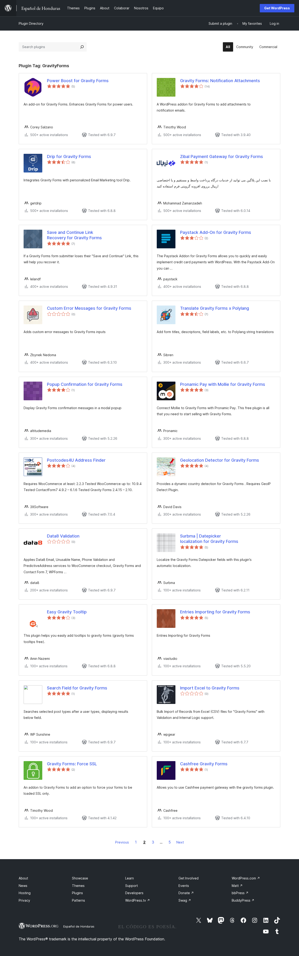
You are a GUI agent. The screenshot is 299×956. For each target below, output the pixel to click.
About (23, 878)
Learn (129, 878)
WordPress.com (246, 878)
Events (183, 886)
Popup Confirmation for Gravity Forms (84, 384)
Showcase (80, 878)
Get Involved (188, 878)
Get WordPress (277, 8)
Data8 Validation (63, 536)
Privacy (24, 900)
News (23, 886)
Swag (184, 900)
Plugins (77, 893)
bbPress (240, 893)
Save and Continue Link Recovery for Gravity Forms (74, 235)
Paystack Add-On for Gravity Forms (215, 232)
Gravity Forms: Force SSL (72, 763)
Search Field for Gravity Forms (77, 687)
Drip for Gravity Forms (69, 156)
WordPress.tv (137, 900)
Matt (237, 886)
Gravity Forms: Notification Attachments (220, 80)
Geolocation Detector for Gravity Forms (219, 460)
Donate (186, 893)
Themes (78, 886)
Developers (134, 893)
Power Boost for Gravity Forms (78, 80)
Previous (122, 842)
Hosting (25, 893)
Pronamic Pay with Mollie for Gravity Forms (222, 384)
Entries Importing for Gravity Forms (215, 611)
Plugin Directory (31, 23)
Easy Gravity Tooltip (67, 611)
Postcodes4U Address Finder (76, 460)
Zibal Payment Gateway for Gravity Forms (221, 156)
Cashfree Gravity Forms (204, 763)
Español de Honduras (78, 926)
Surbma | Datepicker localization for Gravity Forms (209, 539)
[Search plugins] (82, 47)
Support (131, 886)
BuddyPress (243, 900)
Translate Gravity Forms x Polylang (214, 308)
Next (180, 842)
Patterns (78, 900)
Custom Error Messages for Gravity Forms (89, 308)
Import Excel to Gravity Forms (209, 687)
